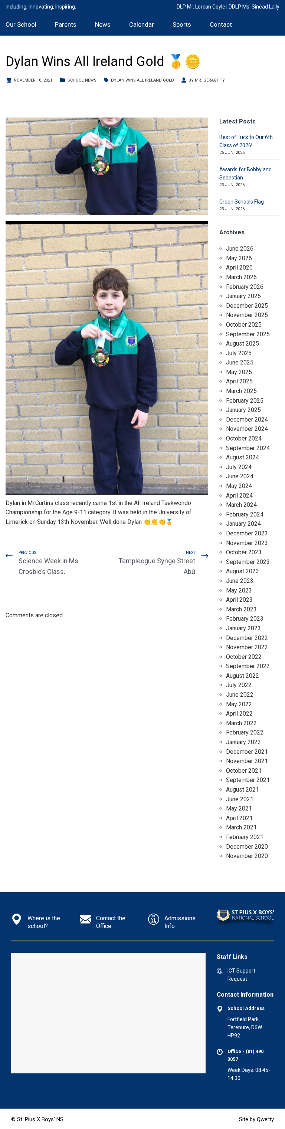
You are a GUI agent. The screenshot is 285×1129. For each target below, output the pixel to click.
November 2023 (247, 543)
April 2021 (239, 818)
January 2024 (243, 523)
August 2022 (242, 675)
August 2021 (242, 789)
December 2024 (247, 419)
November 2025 (247, 314)
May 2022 (239, 704)
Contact (221, 24)
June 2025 (239, 362)
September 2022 (248, 666)
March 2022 (241, 723)
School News (82, 80)
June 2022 (239, 694)
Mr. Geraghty (210, 80)
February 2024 (244, 514)
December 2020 (247, 846)
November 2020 (247, 855)
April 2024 (239, 495)
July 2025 (239, 353)
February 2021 (244, 837)
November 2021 (247, 761)
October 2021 (244, 770)
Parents (65, 24)
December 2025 (247, 305)
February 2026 (244, 286)
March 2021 (241, 827)
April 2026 (239, 267)
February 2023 (244, 618)
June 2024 (239, 476)
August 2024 (242, 457)
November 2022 (247, 647)
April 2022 (239, 713)
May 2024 (239, 485)
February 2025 (244, 400)
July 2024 (239, 467)
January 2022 (243, 742)
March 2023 (241, 609)
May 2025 (239, 372)
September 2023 (248, 561)
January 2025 (243, 409)
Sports (182, 24)
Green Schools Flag (241, 202)
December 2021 (247, 751)
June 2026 (239, 248)
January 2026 (243, 296)
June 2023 (239, 580)
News (103, 24)
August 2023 (242, 571)
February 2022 (244, 732)
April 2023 (239, 599)
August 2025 (242, 343)
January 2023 (243, 628)
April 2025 (239, 381)
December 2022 (247, 637)
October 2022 (244, 656)
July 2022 (239, 685)
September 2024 (248, 448)
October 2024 (244, 438)
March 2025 (241, 391)
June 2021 (239, 799)
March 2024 (241, 504)
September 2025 (248, 334)
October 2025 (244, 324)
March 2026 (241, 277)
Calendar (141, 24)
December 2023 (247, 533)
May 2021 (239, 808)
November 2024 (247, 428)
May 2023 (239, 590)
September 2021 (248, 779)
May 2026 (239, 258)
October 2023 (244, 552)
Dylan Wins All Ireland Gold (142, 80)
